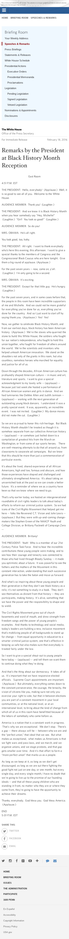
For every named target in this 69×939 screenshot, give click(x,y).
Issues (7, 883)
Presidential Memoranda (20, 77)
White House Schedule (17, 60)
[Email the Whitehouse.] (55, 861)
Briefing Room (19, 18)
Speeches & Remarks (43, 18)
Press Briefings (13, 49)
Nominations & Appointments (20, 110)
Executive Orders (17, 71)
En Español (9, 909)
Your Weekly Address (16, 38)
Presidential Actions (15, 66)
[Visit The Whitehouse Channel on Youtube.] (30, 861)
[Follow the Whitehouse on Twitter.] (3, 861)
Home (5, 18)
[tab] (4, 10)
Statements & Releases (18, 55)
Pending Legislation (17, 93)
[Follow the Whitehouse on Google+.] (23, 861)
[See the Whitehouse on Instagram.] (10, 861)
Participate (10, 894)
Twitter (12, 830)
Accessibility (9, 915)
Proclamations (15, 82)
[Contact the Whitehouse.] (46, 861)
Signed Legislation (17, 99)
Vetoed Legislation (17, 104)
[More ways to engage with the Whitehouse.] (37, 861)
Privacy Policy (10, 926)
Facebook (12, 838)
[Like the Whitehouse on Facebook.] (17, 861)
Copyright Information (13, 920)
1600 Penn (9, 900)
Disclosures (11, 115)
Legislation (10, 88)
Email (12, 845)
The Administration (15, 888)
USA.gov (7, 932)
